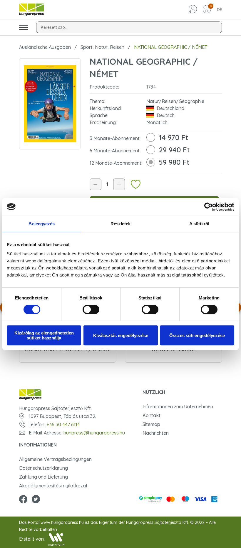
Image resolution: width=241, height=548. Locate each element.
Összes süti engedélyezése (197, 335)
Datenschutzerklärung (43, 468)
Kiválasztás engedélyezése (120, 335)
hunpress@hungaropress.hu (94, 433)
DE (219, 9)
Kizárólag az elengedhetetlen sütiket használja (44, 335)
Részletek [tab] (121, 223)
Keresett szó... (54, 27)
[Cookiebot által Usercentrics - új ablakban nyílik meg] (208, 206)
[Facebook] (23, 499)
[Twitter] (36, 499)
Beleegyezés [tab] (42, 223)
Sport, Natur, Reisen (102, 47)
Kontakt (151, 415)
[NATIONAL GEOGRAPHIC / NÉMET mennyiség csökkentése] (95, 184)
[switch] (91, 309)
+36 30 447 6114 (63, 424)
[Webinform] (56, 539)
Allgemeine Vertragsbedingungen (55, 459)
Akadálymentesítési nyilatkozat (53, 486)
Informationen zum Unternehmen (178, 406)
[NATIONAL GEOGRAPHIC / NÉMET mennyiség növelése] (119, 184)
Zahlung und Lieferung (43, 477)
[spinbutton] (107, 184)
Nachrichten (156, 433)
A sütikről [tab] (199, 223)
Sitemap (151, 424)
